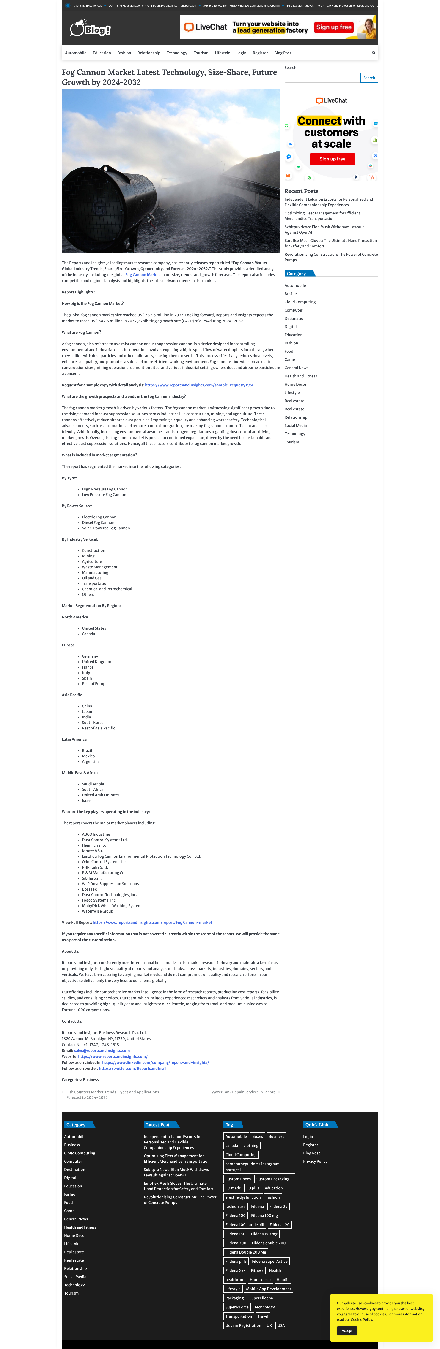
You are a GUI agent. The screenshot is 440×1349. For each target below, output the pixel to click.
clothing (251, 1145)
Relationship (149, 53)
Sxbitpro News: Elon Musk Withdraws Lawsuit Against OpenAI (208, 5)
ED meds (233, 1188)
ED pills (252, 1188)
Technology (177, 53)
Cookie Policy (361, 1319)
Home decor (260, 1279)
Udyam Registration (243, 1325)
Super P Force (237, 1307)
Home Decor (295, 384)
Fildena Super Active (270, 1261)
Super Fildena (261, 1298)
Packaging (235, 1298)
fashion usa (236, 1206)
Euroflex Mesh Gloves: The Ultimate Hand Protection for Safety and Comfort (300, 5)
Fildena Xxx (235, 1270)
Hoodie (283, 1279)
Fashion (124, 53)
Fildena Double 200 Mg (246, 1252)
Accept (347, 1330)
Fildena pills (236, 1261)
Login (241, 53)
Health (275, 1270)
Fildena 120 (280, 1224)
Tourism (201, 53)
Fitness (257, 1270)
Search (290, 67)
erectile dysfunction (243, 1197)
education (274, 1188)
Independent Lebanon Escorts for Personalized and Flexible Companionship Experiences (173, 1142)
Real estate (294, 400)
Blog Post (282, 53)
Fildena (257, 1206)
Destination (295, 318)
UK (269, 1325)
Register (260, 53)
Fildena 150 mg (264, 1234)
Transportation (239, 1316)
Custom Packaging (272, 1179)
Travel (263, 1316)
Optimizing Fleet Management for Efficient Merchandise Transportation (119, 5)
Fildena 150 (235, 1234)
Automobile (75, 53)
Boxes (257, 1136)
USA (281, 1325)
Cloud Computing (300, 302)
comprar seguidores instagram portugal (253, 1167)
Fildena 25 (279, 1206)
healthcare (235, 1279)
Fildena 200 (236, 1243)
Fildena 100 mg (264, 1215)
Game (290, 359)
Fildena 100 (236, 1215)
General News (296, 368)
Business (91, 1079)
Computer (293, 310)
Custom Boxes (238, 1179)
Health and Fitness (301, 376)
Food (289, 351)
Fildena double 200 (269, 1243)
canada (232, 1145)
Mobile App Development (268, 1289)
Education (102, 53)
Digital (291, 326)
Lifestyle (222, 53)
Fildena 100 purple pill (245, 1224)
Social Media (296, 425)
